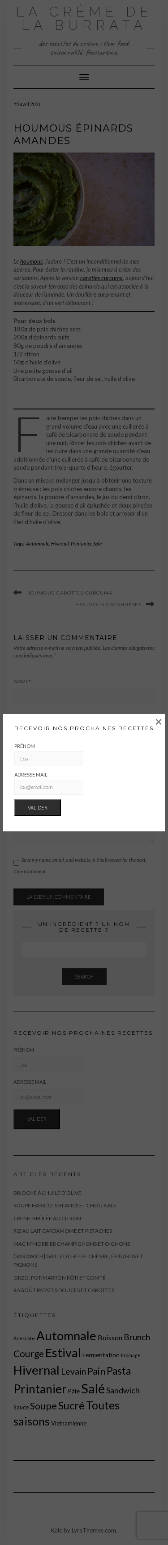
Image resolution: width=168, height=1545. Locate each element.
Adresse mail (30, 774)
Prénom (24, 746)
